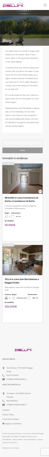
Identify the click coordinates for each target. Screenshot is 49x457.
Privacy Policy (8, 415)
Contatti (6, 410)
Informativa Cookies (10, 419)
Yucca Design (15, 448)
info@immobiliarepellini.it (17, 379)
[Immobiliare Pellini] (14, 7)
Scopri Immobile (22, 188)
